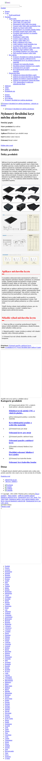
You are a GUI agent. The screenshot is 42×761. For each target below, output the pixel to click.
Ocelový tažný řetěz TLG (21, 40)
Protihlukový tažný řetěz (21, 37)
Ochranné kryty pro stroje (21, 68)
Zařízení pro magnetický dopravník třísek (26, 80)
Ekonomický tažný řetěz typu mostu (24, 24)
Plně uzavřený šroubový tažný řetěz (24, 53)
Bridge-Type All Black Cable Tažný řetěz (26, 48)
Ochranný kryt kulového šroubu (23, 64)
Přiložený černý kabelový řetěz (23, 49)
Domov (7, 11)
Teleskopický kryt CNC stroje (27, 497)
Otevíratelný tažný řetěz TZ (22, 20)
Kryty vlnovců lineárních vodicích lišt (13, 501)
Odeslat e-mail (5, 506)
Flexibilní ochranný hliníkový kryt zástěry (26, 66)
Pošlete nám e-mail (7, 145)
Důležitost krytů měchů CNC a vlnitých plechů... (22, 412)
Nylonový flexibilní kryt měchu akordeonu (27, 57)
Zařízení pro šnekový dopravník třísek (25, 78)
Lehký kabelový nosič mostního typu (25, 44)
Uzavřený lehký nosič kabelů (22, 46)
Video (7, 87)
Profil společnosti (14, 15)
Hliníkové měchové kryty (9, 497)
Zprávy (7, 89)
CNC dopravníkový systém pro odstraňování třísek (23, 83)
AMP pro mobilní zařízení (26, 495)
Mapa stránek (12, 495)
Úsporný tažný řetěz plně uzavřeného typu (26, 26)
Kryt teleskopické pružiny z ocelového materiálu (20, 424)
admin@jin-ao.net (11, 480)
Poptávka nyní (5, 476)
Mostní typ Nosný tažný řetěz (22, 28)
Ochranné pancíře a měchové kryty (24, 58)
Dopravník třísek (14, 73)
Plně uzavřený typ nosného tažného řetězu (26, 29)
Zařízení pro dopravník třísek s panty (25, 75)
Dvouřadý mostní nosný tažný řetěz (24, 31)
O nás (7, 13)
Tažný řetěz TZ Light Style (21, 22)
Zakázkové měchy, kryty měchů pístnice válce (24, 499)
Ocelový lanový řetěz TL (21, 39)
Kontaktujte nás (10, 91)
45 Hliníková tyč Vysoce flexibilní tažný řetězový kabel (23, 347)
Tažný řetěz (12, 19)
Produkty (8, 17)
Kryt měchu (13, 55)
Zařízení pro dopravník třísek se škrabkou (26, 77)
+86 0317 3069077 (11, 481)
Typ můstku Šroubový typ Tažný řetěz (25, 51)
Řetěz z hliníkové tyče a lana (22, 42)
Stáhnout (8, 86)
